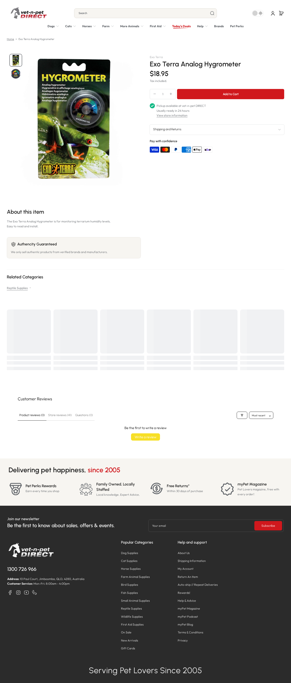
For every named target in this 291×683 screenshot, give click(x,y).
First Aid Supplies (132, 624)
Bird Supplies (129, 585)
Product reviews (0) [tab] (32, 415)
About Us (184, 553)
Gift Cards (128, 648)
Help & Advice (187, 601)
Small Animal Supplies (135, 601)
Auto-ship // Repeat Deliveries (198, 585)
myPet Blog (185, 624)
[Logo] (28, 13)
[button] (281, 13)
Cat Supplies (129, 561)
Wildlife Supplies (132, 617)
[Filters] (242, 415)
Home (10, 39)
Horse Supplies (131, 569)
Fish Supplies (129, 593)
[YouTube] (26, 592)
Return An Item (188, 577)
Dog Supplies (129, 553)
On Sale (126, 632)
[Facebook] (10, 592)
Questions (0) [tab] (84, 415)
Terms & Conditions (190, 632)
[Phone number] (34, 592)
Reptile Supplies (17, 288)
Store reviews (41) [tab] (60, 415)
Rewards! (184, 593)
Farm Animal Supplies (135, 577)
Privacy (183, 640)
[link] (132, 26)
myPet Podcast (188, 617)
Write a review (145, 437)
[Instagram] (18, 592)
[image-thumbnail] (15, 60)
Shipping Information (192, 561)
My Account (185, 569)
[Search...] (212, 13)
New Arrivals (129, 640)
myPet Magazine (189, 608)
